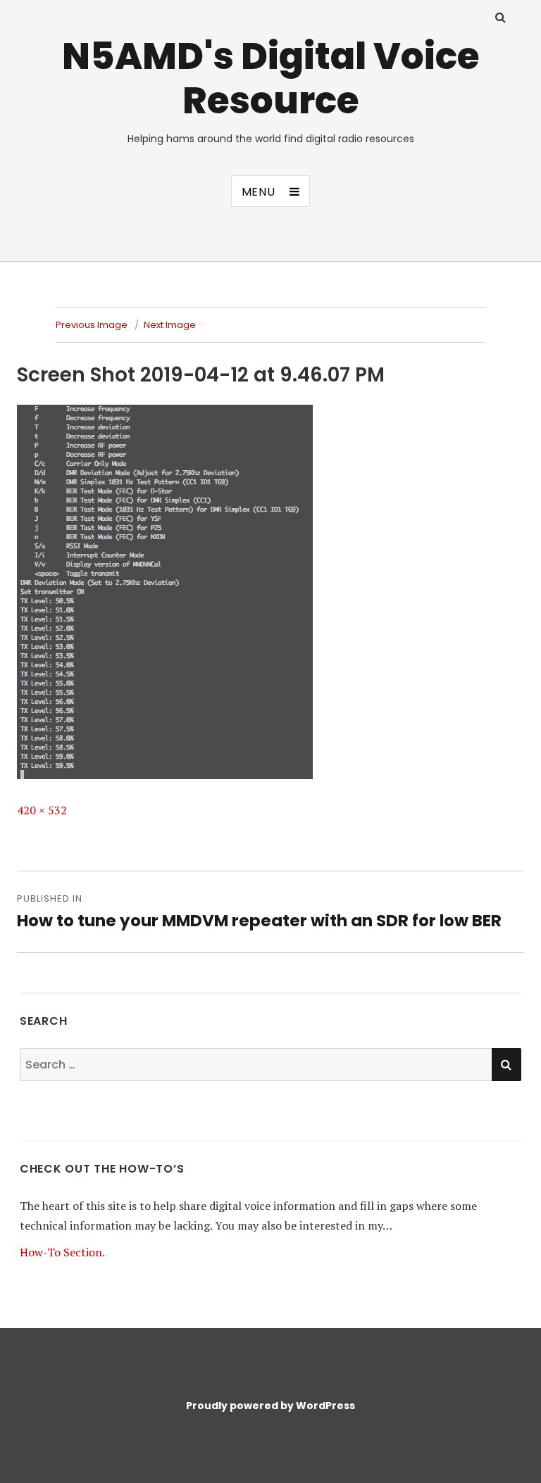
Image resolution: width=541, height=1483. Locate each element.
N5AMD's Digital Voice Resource (271, 78)
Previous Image (92, 325)
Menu (258, 192)
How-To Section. (62, 1252)
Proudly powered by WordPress (270, 1406)
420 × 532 (42, 810)
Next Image (170, 325)
